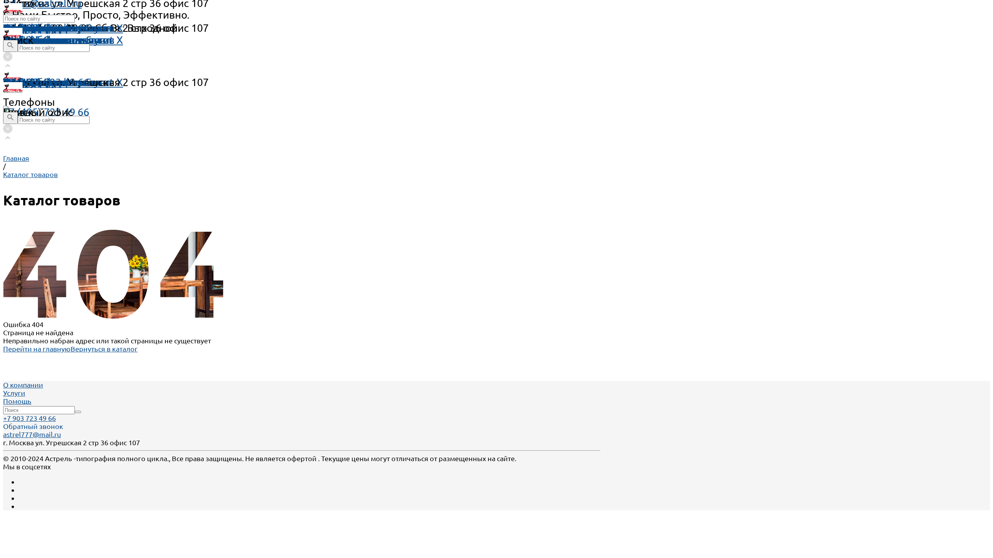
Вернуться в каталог (104, 349)
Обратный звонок (33, 426)
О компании (23, 385)
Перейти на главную (37, 349)
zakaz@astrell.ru (42, 82)
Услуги (14, 393)
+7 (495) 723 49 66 (46, 112)
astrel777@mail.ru (32, 434)
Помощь (24, 28)
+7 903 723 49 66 (29, 418)
